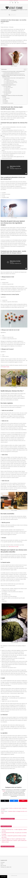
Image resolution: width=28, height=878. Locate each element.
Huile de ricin (8, 88)
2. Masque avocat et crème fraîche (11, 81)
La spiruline (6, 101)
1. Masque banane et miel (10, 80)
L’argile (5, 99)
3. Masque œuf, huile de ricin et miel (11, 82)
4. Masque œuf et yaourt (9, 83)
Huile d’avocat (8, 90)
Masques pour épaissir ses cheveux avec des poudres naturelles (12, 96)
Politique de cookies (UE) (6, 867)
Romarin (7, 94)
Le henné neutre (7, 98)
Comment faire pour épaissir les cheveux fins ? (12, 72)
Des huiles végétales (7, 86)
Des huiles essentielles (7, 91)
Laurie (4, 791)
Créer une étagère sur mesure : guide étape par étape (13, 838)
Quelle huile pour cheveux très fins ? (9, 84)
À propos (11, 0)
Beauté (2, 23)
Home (2, 864)
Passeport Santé (5, 366)
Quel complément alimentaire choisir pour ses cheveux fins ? (14, 73)
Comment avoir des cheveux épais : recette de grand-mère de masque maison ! (14, 78)
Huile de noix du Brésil (9, 87)
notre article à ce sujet (13, 546)
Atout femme (16, 7)
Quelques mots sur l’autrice (8, 103)
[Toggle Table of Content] (24, 70)
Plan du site (16, 0)
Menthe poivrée (8, 93)
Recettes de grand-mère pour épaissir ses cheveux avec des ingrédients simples (13, 76)
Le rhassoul (6, 100)
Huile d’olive (8, 89)
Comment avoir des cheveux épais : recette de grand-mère (13, 71)
